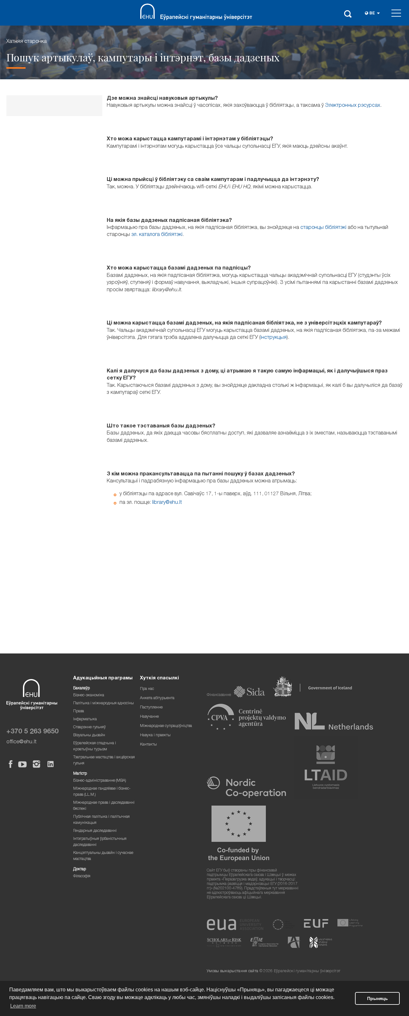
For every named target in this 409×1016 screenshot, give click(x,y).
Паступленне (151, 708)
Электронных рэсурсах (352, 105)
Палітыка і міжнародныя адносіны (103, 703)
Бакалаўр (81, 688)
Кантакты (148, 745)
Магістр (80, 774)
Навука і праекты (155, 735)
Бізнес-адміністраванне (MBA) (99, 781)
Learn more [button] (23, 1006)
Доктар (79, 869)
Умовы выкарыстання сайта (232, 971)
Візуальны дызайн (89, 735)
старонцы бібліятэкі (323, 228)
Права (78, 711)
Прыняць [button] (377, 998)
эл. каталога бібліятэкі (156, 235)
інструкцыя (273, 337)
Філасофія (81, 876)
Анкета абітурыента (157, 698)
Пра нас (147, 689)
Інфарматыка (85, 719)
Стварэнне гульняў (89, 727)
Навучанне (149, 717)
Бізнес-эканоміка (88, 695)
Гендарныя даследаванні (95, 831)
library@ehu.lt (167, 502)
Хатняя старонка (26, 41)
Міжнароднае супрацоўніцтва (166, 726)
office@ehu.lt (21, 742)
